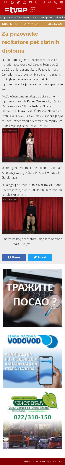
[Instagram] (25, 2)
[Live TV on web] (44, 2)
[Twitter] (19, 2)
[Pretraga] (7, 2)
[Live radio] (50, 2)
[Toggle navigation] (59, 10)
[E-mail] (61, 2)
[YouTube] (32, 2)
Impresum (27, 461)
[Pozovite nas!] (56, 2)
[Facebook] (13, 2)
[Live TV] (38, 2)
